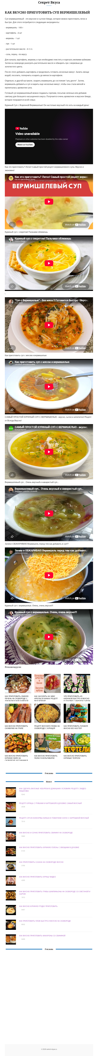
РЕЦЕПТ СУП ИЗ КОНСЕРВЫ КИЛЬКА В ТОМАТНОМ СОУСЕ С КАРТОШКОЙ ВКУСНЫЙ (54, 818)
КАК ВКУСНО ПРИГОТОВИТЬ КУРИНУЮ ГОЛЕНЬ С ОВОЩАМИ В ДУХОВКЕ (49, 847)
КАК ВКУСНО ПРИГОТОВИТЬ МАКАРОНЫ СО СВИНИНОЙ (42, 935)
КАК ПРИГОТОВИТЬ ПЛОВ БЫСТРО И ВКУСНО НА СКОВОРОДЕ (45, 921)
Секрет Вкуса (49, 2)
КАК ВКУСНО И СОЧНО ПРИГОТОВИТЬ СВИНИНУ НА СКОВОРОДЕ (46, 832)
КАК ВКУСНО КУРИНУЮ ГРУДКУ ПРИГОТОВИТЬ (38, 906)
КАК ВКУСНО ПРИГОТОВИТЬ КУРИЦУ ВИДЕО (37, 877)
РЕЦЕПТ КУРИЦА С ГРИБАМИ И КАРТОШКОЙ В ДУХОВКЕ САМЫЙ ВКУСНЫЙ (50, 803)
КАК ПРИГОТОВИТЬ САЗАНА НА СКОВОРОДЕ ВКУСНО (41, 862)
